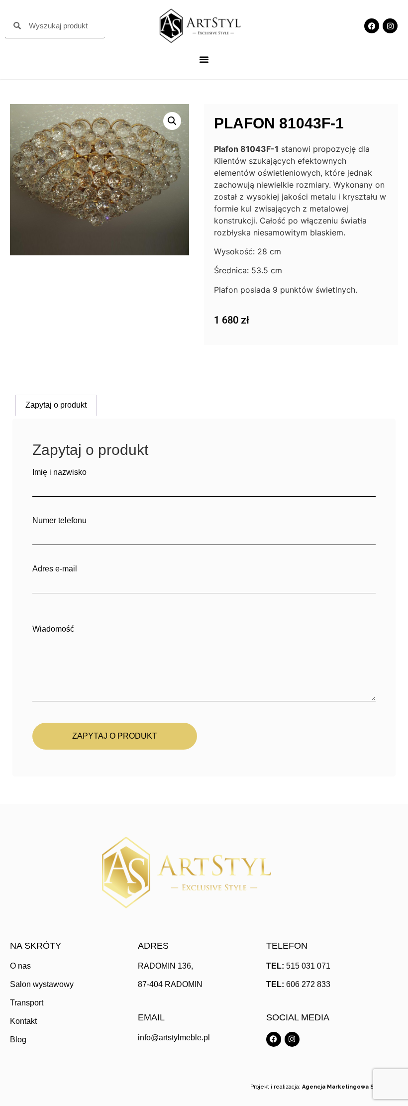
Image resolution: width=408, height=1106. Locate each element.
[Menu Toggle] (204, 59)
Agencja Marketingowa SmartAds (350, 1087)
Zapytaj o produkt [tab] (56, 405)
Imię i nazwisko (59, 472)
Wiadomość (53, 629)
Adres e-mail (54, 569)
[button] (172, 121)
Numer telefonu (59, 521)
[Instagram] (390, 25)
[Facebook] (371, 25)
